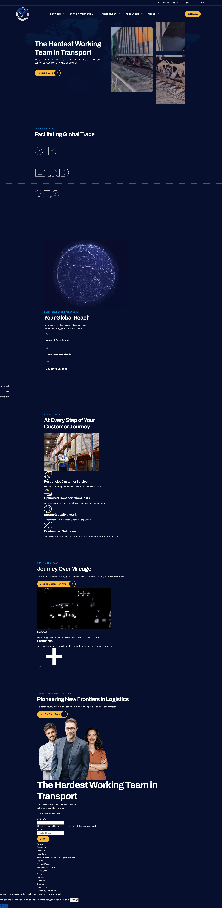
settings (74, 900)
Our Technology (159, 194)
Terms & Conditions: (46, 867)
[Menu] (205, 14)
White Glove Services (167, 176)
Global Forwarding (158, 147)
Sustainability (162, 198)
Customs (41, 881)
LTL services (158, 173)
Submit (43, 839)
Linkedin (41, 850)
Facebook (41, 847)
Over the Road (154, 169)
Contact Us (42, 887)
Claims (40, 861)
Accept (4, 906)
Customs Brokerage (163, 151)
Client (39, 874)
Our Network (164, 155)
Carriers (40, 884)
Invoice (40, 877)
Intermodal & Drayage (157, 191)
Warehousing (43, 871)
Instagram (41, 854)
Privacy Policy (43, 864)
